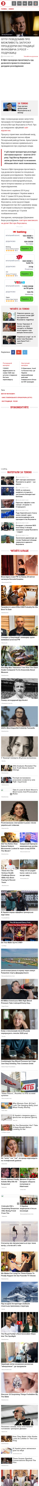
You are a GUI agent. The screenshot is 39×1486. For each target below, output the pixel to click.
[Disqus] (19, 440)
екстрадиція (7, 401)
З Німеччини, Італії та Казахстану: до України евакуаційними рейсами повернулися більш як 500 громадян (28, 375)
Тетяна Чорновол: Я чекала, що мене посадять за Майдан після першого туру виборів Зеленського (25, 328)
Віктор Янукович (8, 394)
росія (15, 401)
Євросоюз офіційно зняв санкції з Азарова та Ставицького (25, 505)
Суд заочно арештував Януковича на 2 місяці (24, 109)
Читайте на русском (31, 55)
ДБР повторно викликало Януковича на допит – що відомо (26, 482)
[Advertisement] (19, 265)
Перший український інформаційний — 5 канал (3, 3)
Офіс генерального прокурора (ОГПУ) (17, 397)
